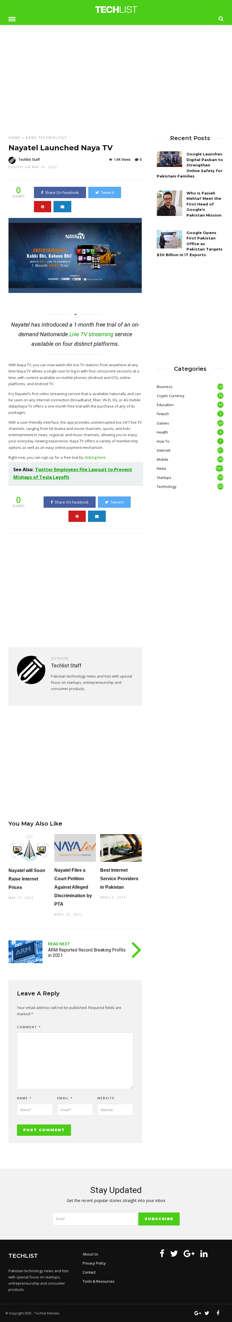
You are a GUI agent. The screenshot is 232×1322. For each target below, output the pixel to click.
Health (162, 432)
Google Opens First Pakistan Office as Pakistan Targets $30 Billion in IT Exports (190, 243)
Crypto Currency (170, 395)
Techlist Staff (29, 159)
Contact (89, 1272)
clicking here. (95, 457)
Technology (52, 137)
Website (106, 1098)
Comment (29, 1027)
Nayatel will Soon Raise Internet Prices (26, 879)
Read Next (59, 943)
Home (14, 137)
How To (163, 441)
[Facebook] (162, 1253)
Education (165, 404)
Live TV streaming (91, 334)
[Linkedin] (204, 1253)
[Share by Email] (62, 206)
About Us (90, 1254)
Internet (163, 450)
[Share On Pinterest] (42, 206)
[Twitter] (174, 1253)
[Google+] (189, 1253)
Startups (164, 477)
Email (65, 1098)
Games (163, 423)
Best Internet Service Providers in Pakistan (119, 879)
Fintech (163, 413)
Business (165, 386)
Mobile (162, 459)
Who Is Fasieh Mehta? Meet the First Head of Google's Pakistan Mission (204, 204)
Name (24, 1098)
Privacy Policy (94, 1263)
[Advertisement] (116, 76)
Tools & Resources (99, 1281)
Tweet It (107, 192)
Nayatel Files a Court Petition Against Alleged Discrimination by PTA (73, 887)
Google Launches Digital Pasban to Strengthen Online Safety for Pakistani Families (190, 165)
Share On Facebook (62, 192)
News (31, 137)
